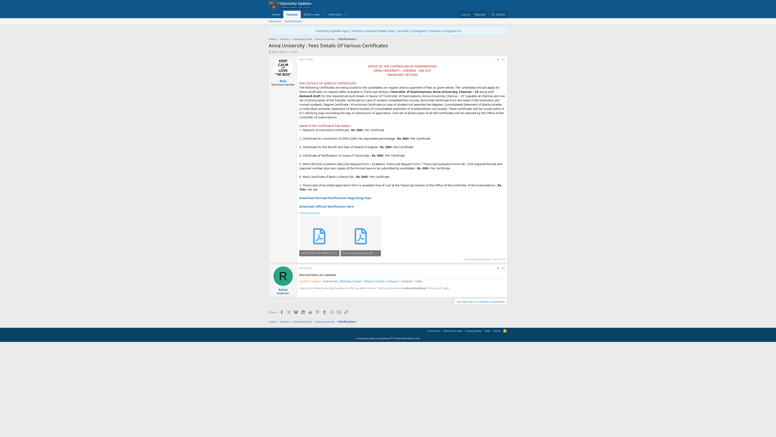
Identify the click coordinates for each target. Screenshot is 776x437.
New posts (275, 21)
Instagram (419, 31)
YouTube (403, 31)
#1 (503, 59)
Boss (275, 52)
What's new (312, 14)
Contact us (433, 331)
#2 (503, 268)
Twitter (419, 281)
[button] (323, 14)
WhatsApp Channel (350, 281)
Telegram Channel (374, 281)
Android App (330, 281)
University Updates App (331, 31)
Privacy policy (473, 331)
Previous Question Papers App (372, 31)
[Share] (498, 59)
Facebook (407, 281)
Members (335, 14)
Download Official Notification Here (326, 206)
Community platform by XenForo (388, 338)
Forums (292, 14)
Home (276, 14)
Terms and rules (452, 331)
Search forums (293, 21)
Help (487, 331)
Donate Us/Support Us (445, 31)
